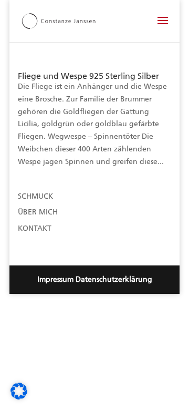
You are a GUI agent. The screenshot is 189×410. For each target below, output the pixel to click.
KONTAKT (34, 228)
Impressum (55, 279)
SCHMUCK (35, 196)
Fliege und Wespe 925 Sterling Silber (88, 76)
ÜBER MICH (38, 212)
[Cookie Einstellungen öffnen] (18, 397)
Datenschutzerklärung (114, 279)
